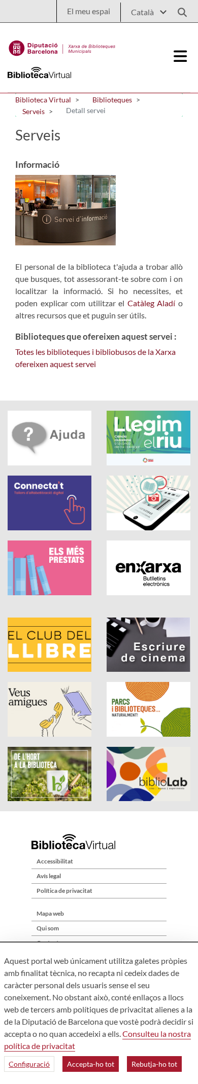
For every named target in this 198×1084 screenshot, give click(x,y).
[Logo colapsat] (181, 56)
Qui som (48, 928)
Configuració (29, 1064)
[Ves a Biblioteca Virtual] (62, 45)
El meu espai (88, 11)
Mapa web (50, 913)
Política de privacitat (64, 890)
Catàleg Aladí (151, 303)
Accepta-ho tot (90, 1064)
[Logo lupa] (179, 9)
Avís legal (49, 876)
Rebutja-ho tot (154, 1064)
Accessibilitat (55, 861)
